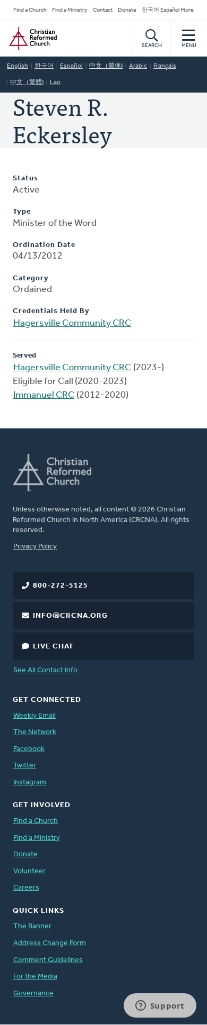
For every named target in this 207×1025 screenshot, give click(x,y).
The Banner (32, 926)
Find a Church (30, 10)
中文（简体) (106, 66)
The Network (34, 732)
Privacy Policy (35, 547)
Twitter (24, 766)
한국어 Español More (168, 10)
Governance (33, 993)
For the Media (35, 977)
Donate (127, 10)
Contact (103, 10)
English (17, 66)
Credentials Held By (51, 311)
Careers (26, 888)
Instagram (29, 782)
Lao (55, 82)
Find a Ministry (70, 10)
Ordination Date (44, 245)
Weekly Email (34, 716)
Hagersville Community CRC (72, 323)
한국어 (44, 66)
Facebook (29, 749)
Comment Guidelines (48, 960)
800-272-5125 (60, 586)
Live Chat (53, 647)
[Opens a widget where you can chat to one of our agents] (159, 1006)
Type (22, 212)
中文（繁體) (27, 82)
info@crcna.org (70, 616)
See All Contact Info (45, 670)
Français (164, 66)
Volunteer (29, 871)
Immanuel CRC (43, 395)
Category (31, 278)
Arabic (138, 66)
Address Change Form (49, 943)
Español (71, 66)
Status (25, 178)
